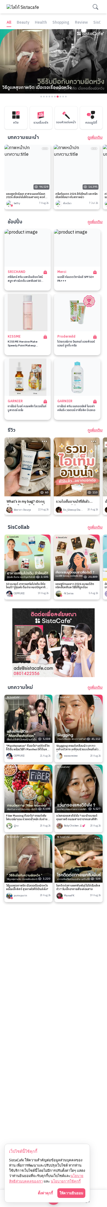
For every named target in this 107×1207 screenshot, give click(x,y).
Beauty (23, 23)
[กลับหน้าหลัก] (24, 6)
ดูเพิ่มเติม (95, 137)
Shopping (60, 23)
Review (81, 23)
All (9, 23)
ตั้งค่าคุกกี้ (45, 1192)
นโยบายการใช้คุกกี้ (66, 1181)
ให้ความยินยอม (71, 1192)
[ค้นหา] (95, 7)
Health (41, 23)
